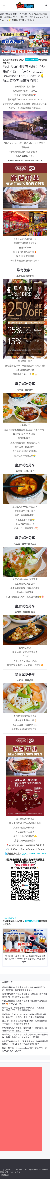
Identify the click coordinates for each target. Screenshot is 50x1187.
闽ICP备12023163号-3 (11, 1172)
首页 (2, 14)
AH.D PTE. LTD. (20, 1169)
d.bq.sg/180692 (32, 60)
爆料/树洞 (12, 918)
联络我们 (5, 1175)
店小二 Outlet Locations (34, 853)
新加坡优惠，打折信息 (16, 14)
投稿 (5, 918)
